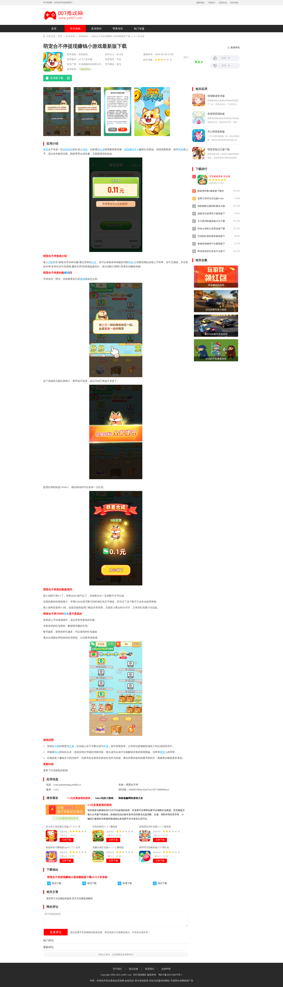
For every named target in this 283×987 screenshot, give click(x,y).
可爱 (56, 746)
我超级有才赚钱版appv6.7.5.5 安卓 (63, 847)
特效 (130, 262)
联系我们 (149, 969)
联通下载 (127, 883)
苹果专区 (118, 28)
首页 (54, 28)
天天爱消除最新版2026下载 (211, 221)
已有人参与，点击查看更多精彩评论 (115, 954)
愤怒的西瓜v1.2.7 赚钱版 (104, 826)
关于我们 (117, 969)
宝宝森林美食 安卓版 (219, 176)
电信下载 (56, 883)
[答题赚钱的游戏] (216, 276)
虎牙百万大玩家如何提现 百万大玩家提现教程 (69, 898)
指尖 (56, 752)
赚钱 (66, 272)
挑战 (126, 149)
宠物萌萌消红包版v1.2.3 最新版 (155, 826)
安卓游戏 (75, 28)
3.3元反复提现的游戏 (99, 804)
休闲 (65, 149)
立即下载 (66, 840)
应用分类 (223, 2)
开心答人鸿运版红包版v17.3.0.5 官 (63, 826)
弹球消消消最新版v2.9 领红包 (154, 847)
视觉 (162, 752)
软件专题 (234, 2)
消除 (50, 262)
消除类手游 (85, 69)
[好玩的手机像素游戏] (216, 350)
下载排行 (212, 2)
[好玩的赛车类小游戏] (216, 301)
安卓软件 (96, 28)
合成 (102, 149)
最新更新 (200, 2)
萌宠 (45, 149)
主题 (71, 746)
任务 (66, 613)
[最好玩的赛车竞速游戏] (216, 325)
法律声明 (165, 969)
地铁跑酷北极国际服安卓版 (211, 206)
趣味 (131, 149)
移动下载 (91, 883)
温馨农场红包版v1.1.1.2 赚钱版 (108, 847)
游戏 (85, 149)
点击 (94, 262)
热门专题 (139, 28)
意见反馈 (133, 969)
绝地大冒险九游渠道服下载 (211, 228)
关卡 (136, 149)
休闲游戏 (83, 36)
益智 (70, 149)
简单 (180, 149)
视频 (82, 279)
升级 (106, 746)
